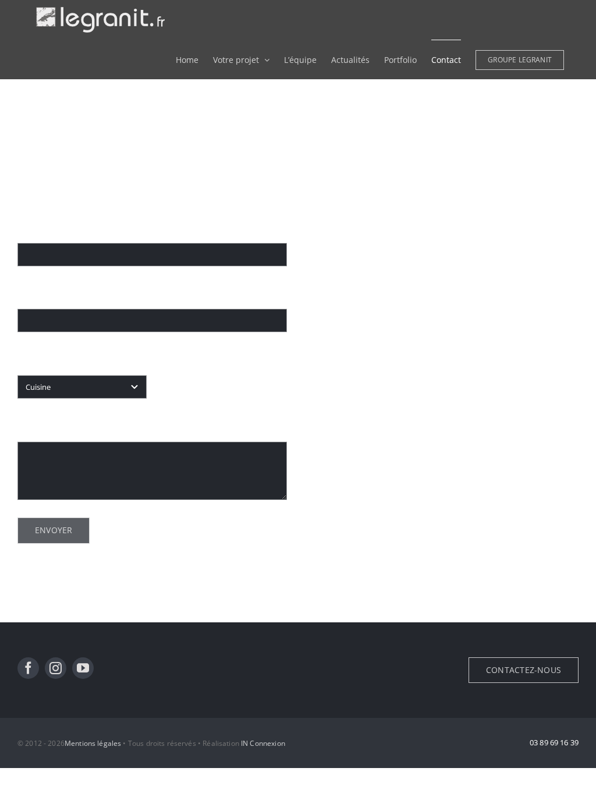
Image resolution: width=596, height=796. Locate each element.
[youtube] (83, 668)
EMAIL (33, 294)
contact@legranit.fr (375, 301)
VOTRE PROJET (47, 359)
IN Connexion (263, 743)
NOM (31, 227)
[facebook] (28, 668)
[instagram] (55, 668)
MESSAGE (40, 426)
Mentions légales (93, 743)
